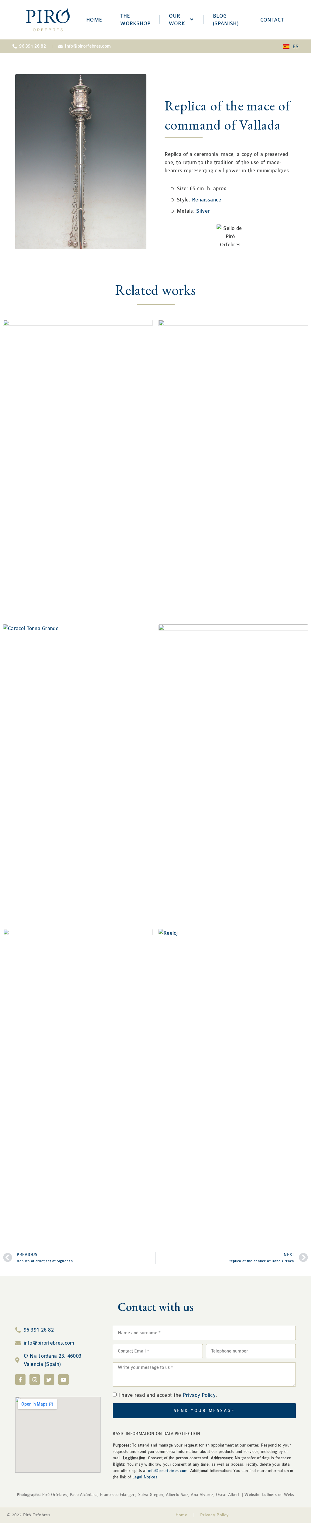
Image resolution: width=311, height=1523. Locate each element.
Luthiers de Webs (277, 1494)
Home (181, 1515)
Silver (203, 211)
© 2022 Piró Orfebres (28, 1515)
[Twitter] (49, 1379)
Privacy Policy (199, 1395)
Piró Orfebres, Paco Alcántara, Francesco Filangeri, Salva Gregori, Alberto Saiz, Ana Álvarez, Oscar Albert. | (139, 1494)
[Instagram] (34, 1379)
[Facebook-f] (20, 1379)
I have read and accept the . (167, 1395)
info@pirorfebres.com (167, 1470)
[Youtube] (63, 1379)
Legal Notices (144, 1477)
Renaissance (206, 200)
